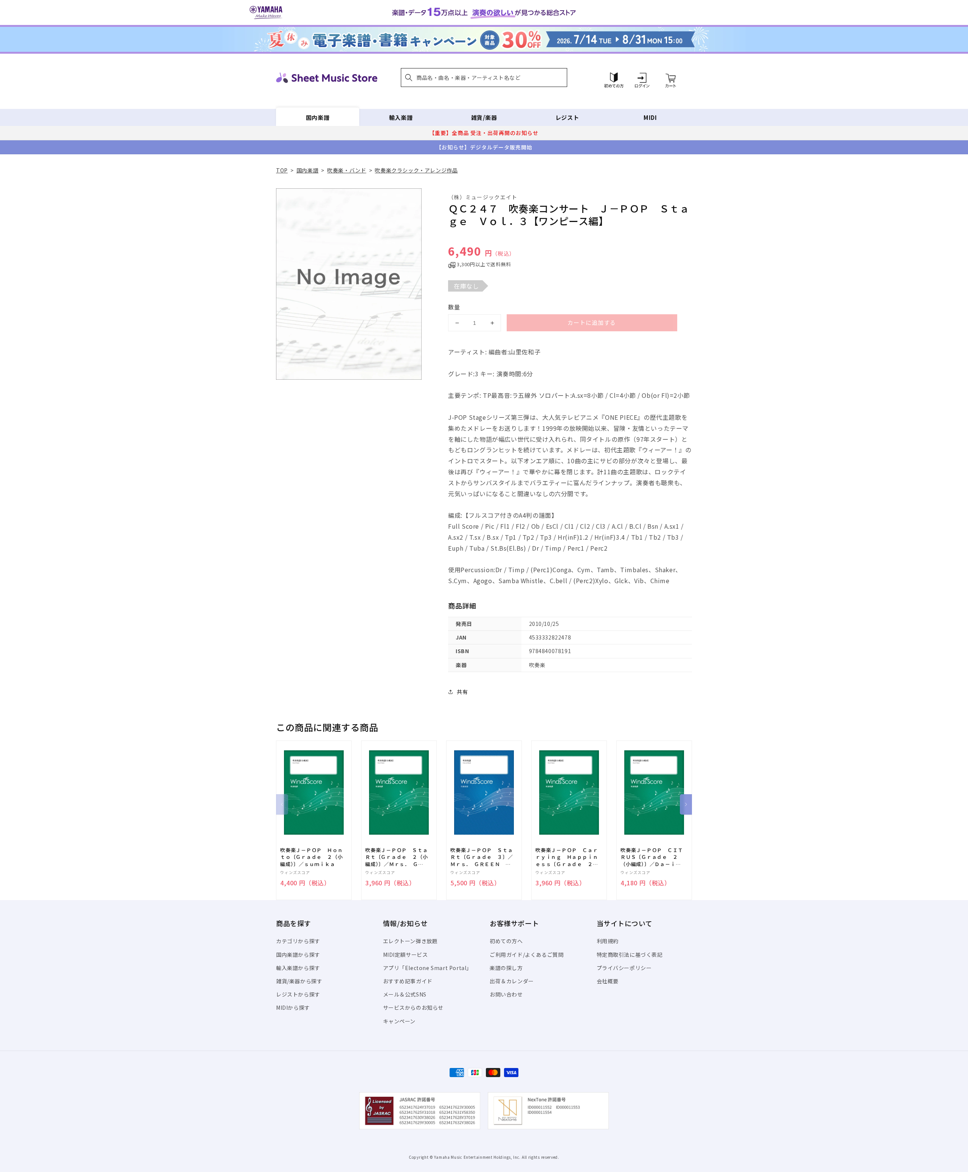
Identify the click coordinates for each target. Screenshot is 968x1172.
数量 (454, 307)
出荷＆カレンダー (512, 981)
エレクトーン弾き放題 (410, 941)
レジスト (567, 117)
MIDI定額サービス (405, 954)
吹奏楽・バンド (346, 170)
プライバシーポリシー (624, 968)
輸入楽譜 (401, 117)
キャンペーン (399, 1021)
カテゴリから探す (298, 941)
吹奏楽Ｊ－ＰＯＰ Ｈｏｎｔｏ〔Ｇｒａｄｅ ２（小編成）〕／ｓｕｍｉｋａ (311, 857)
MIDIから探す (293, 1007)
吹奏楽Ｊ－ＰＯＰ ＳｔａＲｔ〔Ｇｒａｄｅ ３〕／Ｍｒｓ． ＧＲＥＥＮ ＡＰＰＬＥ (481, 857)
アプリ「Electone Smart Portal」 (427, 968)
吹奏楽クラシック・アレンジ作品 (416, 170)
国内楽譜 (317, 117)
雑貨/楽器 (484, 117)
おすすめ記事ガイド (408, 981)
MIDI (650, 117)
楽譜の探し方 (506, 968)
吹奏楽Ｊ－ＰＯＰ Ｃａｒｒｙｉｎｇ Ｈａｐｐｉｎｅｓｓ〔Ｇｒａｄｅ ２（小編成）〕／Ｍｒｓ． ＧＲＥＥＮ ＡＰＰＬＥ (566, 857)
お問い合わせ (506, 994)
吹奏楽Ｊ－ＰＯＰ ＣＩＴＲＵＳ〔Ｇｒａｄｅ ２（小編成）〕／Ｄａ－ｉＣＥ (652, 857)
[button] (484, 77)
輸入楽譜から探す (298, 968)
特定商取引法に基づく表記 (630, 954)
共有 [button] (462, 691)
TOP (282, 170)
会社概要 (608, 981)
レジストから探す (298, 994)
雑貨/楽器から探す (299, 981)
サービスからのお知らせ (413, 1007)
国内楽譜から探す (298, 954)
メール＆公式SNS (405, 994)
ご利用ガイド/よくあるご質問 (526, 954)
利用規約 (608, 941)
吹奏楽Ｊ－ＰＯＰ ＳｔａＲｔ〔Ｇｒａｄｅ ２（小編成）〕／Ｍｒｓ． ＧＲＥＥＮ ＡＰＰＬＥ (396, 857)
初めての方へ (506, 941)
